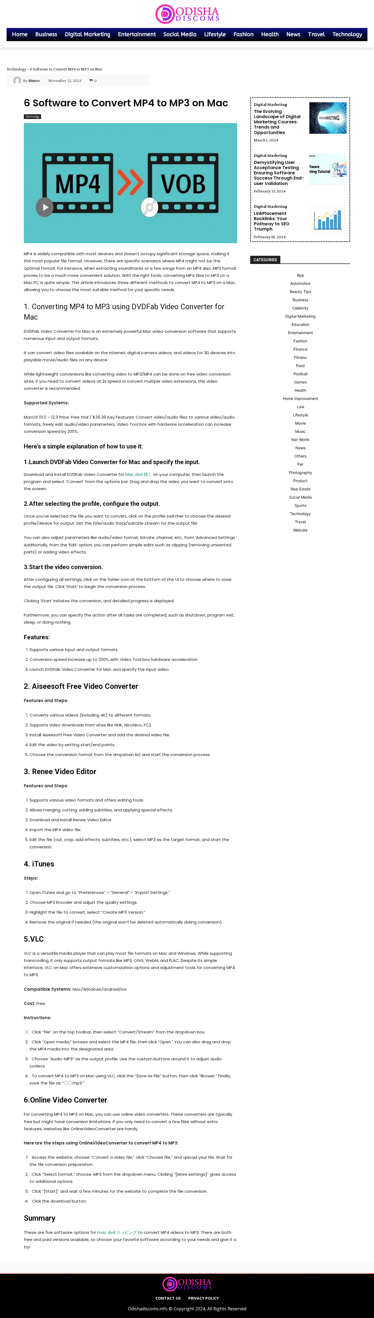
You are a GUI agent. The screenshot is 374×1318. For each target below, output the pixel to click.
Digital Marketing (270, 104)
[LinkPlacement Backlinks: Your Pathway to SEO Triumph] (328, 220)
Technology (16, 69)
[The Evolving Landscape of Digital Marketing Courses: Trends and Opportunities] (328, 118)
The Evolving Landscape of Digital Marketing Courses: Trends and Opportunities (277, 122)
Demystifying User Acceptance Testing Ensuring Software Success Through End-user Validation (279, 173)
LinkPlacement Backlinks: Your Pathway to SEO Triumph (271, 221)
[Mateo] (18, 80)
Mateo (33, 80)
